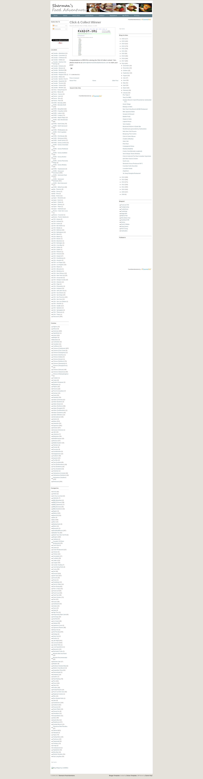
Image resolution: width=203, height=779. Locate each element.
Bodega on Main (127, 106)
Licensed (55, 642)
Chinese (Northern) (58, 361)
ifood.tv (55, 762)
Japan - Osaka (57, 202)
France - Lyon (57, 96)
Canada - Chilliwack (59, 57)
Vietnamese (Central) (59, 473)
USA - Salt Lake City (58, 290)
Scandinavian (57, 451)
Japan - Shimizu (57, 204)
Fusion (55, 601)
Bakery (55, 513)
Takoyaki (55, 732)
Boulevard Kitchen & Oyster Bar (132, 126)
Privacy (136, 15)
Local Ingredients (58, 647)
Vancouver (56, 316)
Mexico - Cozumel (58, 215)
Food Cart (56, 590)
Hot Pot (55, 619)
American (55, 331)
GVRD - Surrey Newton (59, 156)
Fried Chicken (57, 597)
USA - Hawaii (57, 256)
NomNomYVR (125, 220)
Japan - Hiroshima (58, 198)
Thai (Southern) (57, 468)
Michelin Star (56, 661)
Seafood (55, 704)
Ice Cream (56, 621)
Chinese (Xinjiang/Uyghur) (60, 374)
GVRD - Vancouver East (60, 175)
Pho (54, 681)
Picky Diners (124, 226)
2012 (123, 184)
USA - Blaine (56, 236)
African (55, 328)
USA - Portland (57, 288)
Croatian (55, 378)
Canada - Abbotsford (59, 53)
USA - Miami (56, 266)
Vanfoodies (124, 231)
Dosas (55, 580)
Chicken (55, 554)
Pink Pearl (126, 143)
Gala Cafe (126, 141)
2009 (123, 192)
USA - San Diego (58, 295)
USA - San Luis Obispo (59, 301)
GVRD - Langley (57, 115)
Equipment (113, 15)
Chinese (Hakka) (58, 357)
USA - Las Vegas (58, 262)
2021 (123, 51)
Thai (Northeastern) (58, 464)
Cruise (55, 569)
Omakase (55, 674)
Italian (54, 421)
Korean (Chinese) (58, 430)
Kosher (55, 638)
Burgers (55, 537)
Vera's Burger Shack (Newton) (131, 153)
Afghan (55, 326)
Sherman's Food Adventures (67, 775)
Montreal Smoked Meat (59, 666)
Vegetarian (56, 750)
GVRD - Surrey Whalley (60, 164)
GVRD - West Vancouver (60, 183)
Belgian (55, 337)
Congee (55, 562)
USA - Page (56, 284)
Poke (54, 685)
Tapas (54, 734)
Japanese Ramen (58, 627)
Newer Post (73, 80)
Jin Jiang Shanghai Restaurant (132, 173)
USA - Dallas (56, 247)
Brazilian (55, 339)
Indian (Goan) (57, 404)
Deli (54, 571)
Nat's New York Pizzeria (129, 131)
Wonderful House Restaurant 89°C (133, 163)
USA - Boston (57, 238)
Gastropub (56, 603)
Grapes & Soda (127, 119)
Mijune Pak (124, 215)
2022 (123, 48)
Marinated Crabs (58, 651)
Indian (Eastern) (57, 401)
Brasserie (55, 528)
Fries (54, 599)
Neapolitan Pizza (58, 670)
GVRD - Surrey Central (59, 142)
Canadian (56, 344)
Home (56, 15)
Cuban (55, 380)
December (126, 65)
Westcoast (56, 481)
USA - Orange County (59, 279)
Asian (54, 335)
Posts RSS (76, 15)
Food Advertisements (84, 95)
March (125, 88)
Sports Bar (56, 720)
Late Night (56, 640)
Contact (101, 15)
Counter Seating (57, 565)
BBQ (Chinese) (57, 502)
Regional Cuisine (58, 694)
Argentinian (56, 333)
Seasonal (55, 707)
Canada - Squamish (58, 81)
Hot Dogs (55, 616)
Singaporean (56, 453)
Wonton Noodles (58, 754)
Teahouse (56, 739)
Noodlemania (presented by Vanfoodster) (134, 129)
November (126, 68)
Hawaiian (55, 397)
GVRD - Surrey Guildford (60, 152)
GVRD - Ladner (57, 113)
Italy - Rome (56, 195)
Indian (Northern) (58, 406)
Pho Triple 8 (126, 95)
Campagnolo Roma (128, 146)
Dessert (55, 573)
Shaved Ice (56, 711)
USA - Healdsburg (58, 258)
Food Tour (56, 595)
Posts (56, 25)
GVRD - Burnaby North (59, 105)
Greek (54, 395)
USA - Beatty (56, 228)
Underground (57, 747)
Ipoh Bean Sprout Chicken (130, 158)
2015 (123, 177)
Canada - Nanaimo (58, 72)
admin (85, 62)
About (65, 15)
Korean (55, 427)
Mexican (55, 440)
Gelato (55, 606)
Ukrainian (56, 471)
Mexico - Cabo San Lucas (60, 211)
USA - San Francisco (59, 297)
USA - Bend (56, 234)
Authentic (55, 498)
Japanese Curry (57, 625)
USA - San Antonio (58, 292)
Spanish (55, 458)
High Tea (55, 612)
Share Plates (56, 709)
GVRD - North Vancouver (60, 126)
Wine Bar (55, 752)
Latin (54, 432)
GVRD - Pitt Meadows (59, 130)
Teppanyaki (56, 741)
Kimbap (55, 634)
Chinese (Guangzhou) (59, 352)
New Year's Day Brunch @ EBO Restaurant (135, 109)
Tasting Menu (57, 737)
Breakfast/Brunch (58, 530)
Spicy (54, 717)
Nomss (123, 222)
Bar (54, 519)
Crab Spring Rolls (58, 567)
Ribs (54, 696)
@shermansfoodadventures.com (98, 62)
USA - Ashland (57, 221)
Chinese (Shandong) (59, 363)
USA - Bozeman (57, 241)
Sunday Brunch (57, 724)
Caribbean (56, 346)
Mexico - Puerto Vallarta (60, 217)
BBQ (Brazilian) (57, 500)
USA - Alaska (56, 219)
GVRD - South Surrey (59, 140)
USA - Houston (57, 260)
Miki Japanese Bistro (129, 111)
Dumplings (56, 582)
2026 (123, 38)
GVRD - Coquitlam (58, 111)
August (125, 75)
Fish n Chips (56, 588)
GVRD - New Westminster (60, 119)
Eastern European (58, 382)
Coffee (55, 560)
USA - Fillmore (57, 251)
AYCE (54, 491)
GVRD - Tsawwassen (59, 168)
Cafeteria (55, 539)
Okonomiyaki (56, 672)
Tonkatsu (55, 743)
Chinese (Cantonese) (59, 348)
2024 (123, 43)
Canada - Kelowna (58, 66)
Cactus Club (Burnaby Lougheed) (132, 151)
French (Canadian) (58, 391)
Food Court (56, 593)
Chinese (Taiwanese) (59, 371)
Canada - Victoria (58, 85)
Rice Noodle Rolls (58, 698)
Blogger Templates (114, 775)
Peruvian (55, 449)
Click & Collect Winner (85, 22)
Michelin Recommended (60, 657)
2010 (123, 189)
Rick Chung (124, 228)
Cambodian (56, 341)
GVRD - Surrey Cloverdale (60, 144)
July (124, 78)
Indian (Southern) (58, 412)
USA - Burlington (57, 243)
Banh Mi (55, 515)
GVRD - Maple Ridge (59, 117)
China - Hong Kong (58, 89)
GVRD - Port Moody (58, 136)
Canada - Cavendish (59, 55)
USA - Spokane (57, 308)
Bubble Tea (56, 532)
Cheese (55, 552)
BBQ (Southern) (57, 509)
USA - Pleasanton (58, 286)
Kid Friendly (56, 632)
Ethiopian (55, 384)
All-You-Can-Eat (57, 496)
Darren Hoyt (148, 775)
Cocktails (55, 558)
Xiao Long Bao (57, 756)
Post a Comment (74, 78)
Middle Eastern (57, 442)
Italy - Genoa (56, 191)
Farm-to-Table (57, 584)
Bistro (54, 526)
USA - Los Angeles (58, 264)
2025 (123, 41)
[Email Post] (71, 68)
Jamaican (56, 423)
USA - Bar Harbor (58, 225)
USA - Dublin (56, 249)
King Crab (56, 636)
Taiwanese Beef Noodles (60, 726)
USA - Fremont (57, 253)
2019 (123, 56)
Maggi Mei (124, 213)
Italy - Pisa (56, 193)
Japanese (56, 425)
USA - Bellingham (58, 232)
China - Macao (57, 92)
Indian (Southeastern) (59, 410)
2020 (123, 53)
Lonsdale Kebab (127, 168)
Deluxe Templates (131, 775)
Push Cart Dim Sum (58, 691)
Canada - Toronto (58, 83)
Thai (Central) (57, 462)
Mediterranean (57, 438)
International (56, 417)
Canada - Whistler (58, 87)
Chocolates (56, 556)
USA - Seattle (57, 305)
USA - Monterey (57, 271)
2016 (123, 63)
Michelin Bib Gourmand (60, 653)
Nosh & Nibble (125, 224)
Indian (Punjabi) (57, 408)
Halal (54, 610)
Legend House (127, 121)
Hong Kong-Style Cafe (59, 614)
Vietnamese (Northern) (59, 475)
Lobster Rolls (57, 645)
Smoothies (56, 713)
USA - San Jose (57, 299)
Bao (54, 517)
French (55, 389)
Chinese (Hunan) (58, 359)
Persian (55, 447)
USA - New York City (59, 275)
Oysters (55, 676)
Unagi (54, 745)
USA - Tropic (56, 314)
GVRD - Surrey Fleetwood (60, 148)
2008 (123, 194)
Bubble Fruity (126, 116)
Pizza (54, 683)
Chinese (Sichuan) (58, 369)
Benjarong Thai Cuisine (129, 134)
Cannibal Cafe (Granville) (130, 166)
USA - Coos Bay (57, 245)
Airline (55, 493)
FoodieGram (124, 209)
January (125, 92)
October (125, 70)
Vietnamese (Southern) (59, 477)
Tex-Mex (55, 460)
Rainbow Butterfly (128, 148)
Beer (54, 522)
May (124, 83)
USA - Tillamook (57, 312)
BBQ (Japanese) (57, 504)
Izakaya (55, 623)
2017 (123, 61)
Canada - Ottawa (58, 76)
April (124, 85)
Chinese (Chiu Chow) (59, 350)
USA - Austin (56, 223)
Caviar (55, 547)
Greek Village (127, 104)
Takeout (55, 730)
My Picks (126, 15)
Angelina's (126, 171)
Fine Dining (56, 586)
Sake (54, 700)
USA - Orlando (57, 282)
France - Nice (57, 98)
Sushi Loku (126, 161)
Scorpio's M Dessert (128, 114)
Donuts (55, 577)
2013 (123, 182)
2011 (123, 187)
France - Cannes (58, 94)
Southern (55, 455)
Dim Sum (55, 575)
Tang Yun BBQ (127, 97)
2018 (123, 58)
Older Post (115, 80)
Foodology (124, 211)
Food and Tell (125, 205)
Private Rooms (57, 689)
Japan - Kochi (57, 200)
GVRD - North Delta (58, 123)
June (124, 80)
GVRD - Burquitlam (58, 109)
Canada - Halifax (58, 59)
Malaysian (56, 436)
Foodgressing (125, 207)
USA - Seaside (57, 303)
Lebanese (56, 434)
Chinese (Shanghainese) (60, 365)
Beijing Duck (56, 524)
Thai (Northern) (57, 466)
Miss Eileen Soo (125, 218)
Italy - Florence (57, 189)
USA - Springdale (58, 310)
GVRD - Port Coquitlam (59, 132)
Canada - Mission (58, 68)
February (126, 90)
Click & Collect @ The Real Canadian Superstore (137, 156)
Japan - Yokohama (58, 208)
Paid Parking (56, 679)
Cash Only (56, 545)
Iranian (55, 419)
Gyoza (55, 608)
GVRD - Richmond (58, 138)
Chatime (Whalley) (128, 138)
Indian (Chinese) (58, 399)
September (126, 73)
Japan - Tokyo (57, 206)
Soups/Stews (56, 715)
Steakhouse (56, 722)
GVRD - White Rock (58, 187)
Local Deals (89, 15)
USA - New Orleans (58, 273)
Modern (55, 663)
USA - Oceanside (58, 277)
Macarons (56, 649)
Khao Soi (55, 629)
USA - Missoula (57, 269)
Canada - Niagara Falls (59, 74)
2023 (123, 46)
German (55, 393)
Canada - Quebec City (59, 79)
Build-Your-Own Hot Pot (60, 535)
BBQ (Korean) (57, 506)
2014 (123, 179)
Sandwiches (56, 702)
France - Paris (57, 100)
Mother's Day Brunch (59, 668)
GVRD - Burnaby (58, 102)
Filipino (55, 386)
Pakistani (55, 445)
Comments (57, 29)
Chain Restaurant (58, 549)
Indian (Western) (57, 414)
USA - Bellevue (57, 230)
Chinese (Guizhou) (58, 354)
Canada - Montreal (58, 70)
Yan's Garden (126, 124)
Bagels (55, 511)
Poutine (55, 687)
